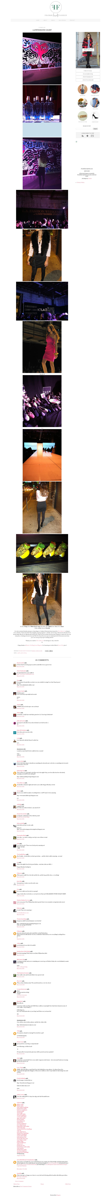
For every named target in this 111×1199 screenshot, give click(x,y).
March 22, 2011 (20, 984)
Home (42, 1184)
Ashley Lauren (20, 1094)
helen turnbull (20, 823)
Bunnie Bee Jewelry (22, 813)
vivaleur (90, 178)
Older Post (68, 1184)
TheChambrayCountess (23, 973)
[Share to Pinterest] (52, 651)
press (53, 20)
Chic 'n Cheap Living (22, 966)
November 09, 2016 (22, 1169)
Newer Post (16, 1184)
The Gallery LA (61, 631)
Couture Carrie (20, 691)
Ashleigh (19, 804)
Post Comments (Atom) (25, 1186)
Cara (18, 680)
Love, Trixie (20, 1067)
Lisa (18, 889)
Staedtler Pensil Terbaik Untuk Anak (27, 1164)
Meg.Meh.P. (20, 1001)
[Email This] (46, 651)
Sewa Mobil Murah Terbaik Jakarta (26, 1159)
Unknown (19, 873)
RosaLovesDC (20, 662)
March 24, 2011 (20, 1098)
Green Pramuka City (53, 1163)
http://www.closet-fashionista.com (25, 674)
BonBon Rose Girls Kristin (23, 951)
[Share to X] (49, 651)
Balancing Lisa (20, 770)
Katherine (19, 908)
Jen (18, 862)
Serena (18, 791)
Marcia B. (19, 981)
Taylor (18, 704)
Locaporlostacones (22, 989)
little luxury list (20, 959)
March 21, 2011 (20, 666)
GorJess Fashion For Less (23, 900)
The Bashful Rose (21, 854)
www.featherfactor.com (23, 912)
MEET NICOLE (88, 49)
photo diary (24, 652)
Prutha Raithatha (21, 1078)
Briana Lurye (20, 1041)
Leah (18, 738)
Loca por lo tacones (22, 995)
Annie (18, 1058)
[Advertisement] (86, 155)
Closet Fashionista (21, 671)
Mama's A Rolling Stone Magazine (34, 645)
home (37, 20)
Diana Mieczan (20, 782)
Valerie (18, 712)
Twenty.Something (21, 919)
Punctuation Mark (21, 835)
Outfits (19, 652)
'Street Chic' (60, 645)
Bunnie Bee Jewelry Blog (23, 817)
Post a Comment (19, 1181)
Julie (18, 843)
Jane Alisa (19, 881)
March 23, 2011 (20, 1074)
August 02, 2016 (21, 1155)
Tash (42, 428)
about (45, 20)
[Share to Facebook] (50, 651)
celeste (18, 943)
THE (18, 1031)
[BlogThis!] (47, 651)
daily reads (62, 20)
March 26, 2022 (21, 1178)
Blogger (58, 1195)
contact (72, 20)
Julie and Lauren (21, 720)
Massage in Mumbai (22, 1176)
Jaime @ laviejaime (21, 730)
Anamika (19, 1173)
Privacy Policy (80, 182)
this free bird (20, 761)
